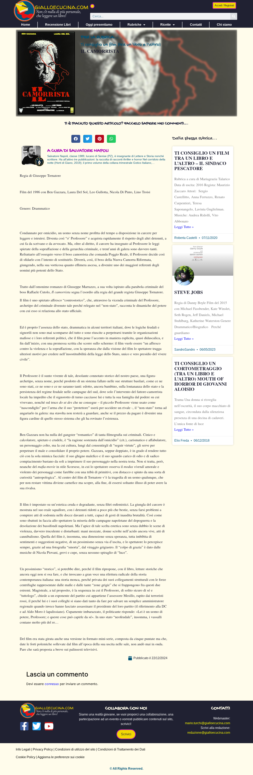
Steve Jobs (188, 292)
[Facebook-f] (24, 726)
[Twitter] (36, 726)
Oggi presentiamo (99, 24)
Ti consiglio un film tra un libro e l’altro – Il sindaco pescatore (201, 160)
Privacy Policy (43, 749)
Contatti (196, 24)
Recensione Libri (58, 24)
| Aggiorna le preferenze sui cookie (60, 757)
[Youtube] (49, 726)
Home (25, 24)
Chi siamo (224, 24)
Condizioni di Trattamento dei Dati (121, 749)
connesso (52, 684)
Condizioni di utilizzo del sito (75, 749)
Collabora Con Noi (126, 708)
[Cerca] (233, 16)
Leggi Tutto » (184, 226)
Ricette (165, 24)
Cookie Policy (25, 757)
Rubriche (134, 24)
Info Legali (23, 749)
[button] (92, 6)
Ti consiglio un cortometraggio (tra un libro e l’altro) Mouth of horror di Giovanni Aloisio (200, 376)
